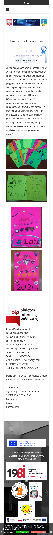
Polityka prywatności (26, 459)
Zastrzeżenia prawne (19, 456)
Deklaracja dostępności (30, 453)
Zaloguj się (11, 403)
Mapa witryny (37, 456)
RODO (14, 453)
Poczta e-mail (12, 407)
